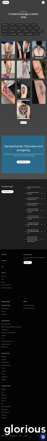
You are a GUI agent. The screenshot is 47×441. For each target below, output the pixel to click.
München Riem (5, 362)
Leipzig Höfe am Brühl (6, 341)
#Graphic (19, 31)
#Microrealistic (23, 28)
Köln (2, 403)
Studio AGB (25, 435)
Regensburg (4, 377)
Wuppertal (4, 418)
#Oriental (27, 25)
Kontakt (3, 276)
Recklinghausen (5, 412)
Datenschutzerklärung (13, 435)
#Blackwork (21, 34)
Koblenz (3, 401)
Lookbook (3, 260)
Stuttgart (3, 379)
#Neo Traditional (14, 28)
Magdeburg (4, 347)
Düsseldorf (4, 398)
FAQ (2, 267)
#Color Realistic (13, 34)
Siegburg (3, 415)
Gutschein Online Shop (29, 308)
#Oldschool (33, 25)
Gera (2, 338)
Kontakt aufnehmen (22, 162)
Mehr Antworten (6, 191)
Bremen (3, 311)
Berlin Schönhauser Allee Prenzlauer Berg (11, 327)
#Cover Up (4, 34)
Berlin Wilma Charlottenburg (8, 333)
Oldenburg (4, 314)
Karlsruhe (3, 359)
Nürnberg (3, 371)
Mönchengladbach (6, 406)
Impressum (20, 435)
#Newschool (5, 28)
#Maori (30, 28)
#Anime (37, 34)
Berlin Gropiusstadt (6, 324)
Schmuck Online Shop (29, 305)
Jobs (2, 279)
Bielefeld (3, 389)
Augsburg (3, 357)
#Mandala (36, 28)
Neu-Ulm (3, 368)
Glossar (3, 282)
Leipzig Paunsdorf (5, 344)
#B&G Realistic (29, 34)
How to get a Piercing (6, 288)
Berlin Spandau (5, 330)
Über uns (3, 273)
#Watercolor (5, 25)
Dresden (3, 335)
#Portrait (12, 25)
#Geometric (26, 31)
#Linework (4, 31)
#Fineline (33, 31)
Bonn (2, 392)
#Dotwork (40, 31)
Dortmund (4, 395)
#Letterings (12, 31)
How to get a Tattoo (6, 285)
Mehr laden (23, 122)
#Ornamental (19, 25)
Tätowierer (4, 254)
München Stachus (5, 365)
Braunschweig (4, 309)
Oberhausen (4, 409)
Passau (3, 374)
